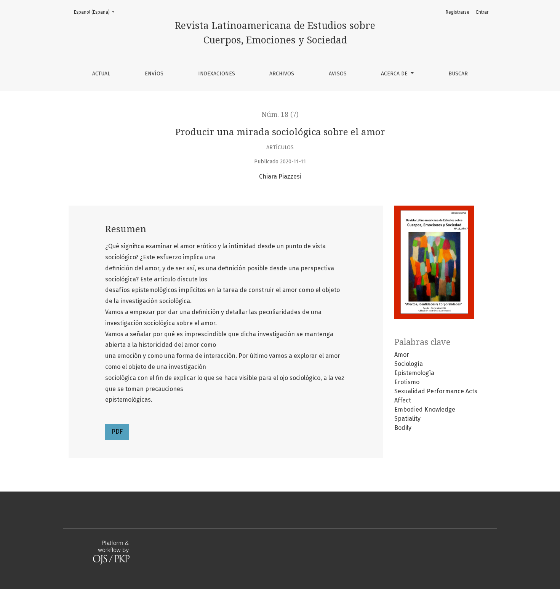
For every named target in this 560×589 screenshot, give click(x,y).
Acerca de (395, 73)
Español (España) (96, 12)
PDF (117, 431)
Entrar (482, 12)
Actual (101, 73)
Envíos (154, 73)
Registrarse (457, 12)
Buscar (458, 73)
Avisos (338, 73)
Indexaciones (216, 73)
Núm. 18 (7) (280, 114)
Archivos (281, 73)
